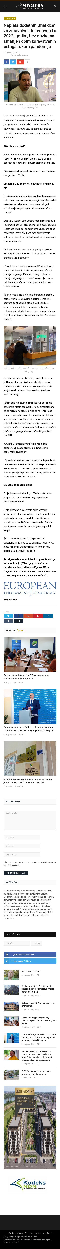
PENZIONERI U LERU (31, 971)
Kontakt (50, 1233)
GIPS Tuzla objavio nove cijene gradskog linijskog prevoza (36, 1072)
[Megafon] (30, 5)
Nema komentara (21, 55)
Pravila (11, 1233)
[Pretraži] (55, 6)
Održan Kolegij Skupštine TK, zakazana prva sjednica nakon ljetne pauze (39, 1020)
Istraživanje (10, 18)
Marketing (40, 1233)
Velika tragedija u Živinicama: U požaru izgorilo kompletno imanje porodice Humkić (38, 989)
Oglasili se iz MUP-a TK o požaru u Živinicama (38, 1004)
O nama (19, 1233)
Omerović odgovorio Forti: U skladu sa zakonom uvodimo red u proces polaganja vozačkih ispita (39, 1037)
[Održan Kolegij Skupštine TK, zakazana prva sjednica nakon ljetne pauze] (30, 654)
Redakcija (29, 1233)
